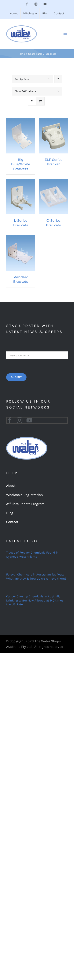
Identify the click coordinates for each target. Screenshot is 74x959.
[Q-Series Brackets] (53, 182)
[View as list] (40, 101)
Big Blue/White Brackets (20, 164)
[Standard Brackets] (20, 238)
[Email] (37, 355)
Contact (12, 522)
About (10, 485)
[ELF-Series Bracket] (53, 121)
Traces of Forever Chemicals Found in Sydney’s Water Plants (32, 554)
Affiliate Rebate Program (25, 504)
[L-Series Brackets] (20, 182)
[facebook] (10, 420)
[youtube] (29, 420)
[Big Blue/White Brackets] (20, 121)
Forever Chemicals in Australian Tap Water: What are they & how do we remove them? (36, 576)
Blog (9, 513)
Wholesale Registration (24, 495)
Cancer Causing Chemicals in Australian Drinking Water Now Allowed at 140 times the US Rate (35, 600)
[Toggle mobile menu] (66, 33)
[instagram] (19, 420)
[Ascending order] (58, 79)
